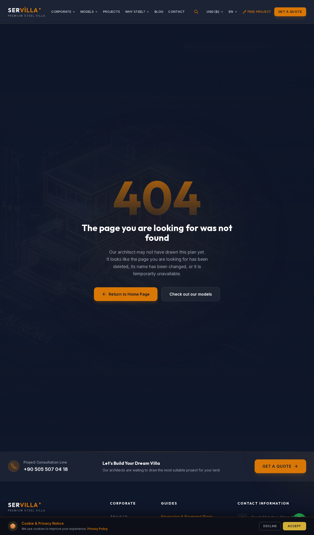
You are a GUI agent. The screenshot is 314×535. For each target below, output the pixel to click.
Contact (176, 12)
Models (87, 12)
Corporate (61, 12)
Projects (111, 12)
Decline (270, 526)
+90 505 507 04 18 (46, 469)
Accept (294, 526)
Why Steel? (135, 12)
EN (231, 12)
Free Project (259, 12)
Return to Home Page (129, 294)
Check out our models (191, 294)
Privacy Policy (97, 529)
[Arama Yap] (196, 11)
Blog (159, 12)
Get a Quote (290, 12)
